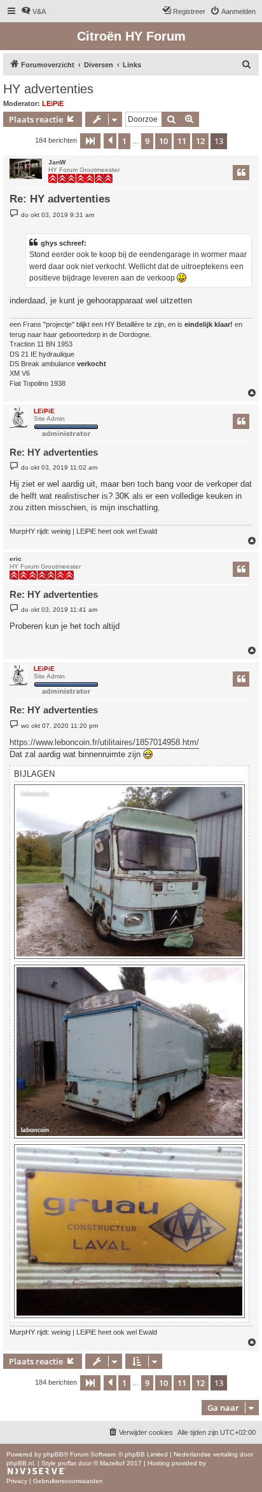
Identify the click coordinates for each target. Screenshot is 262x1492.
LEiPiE (53, 103)
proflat (67, 1463)
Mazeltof (112, 1463)
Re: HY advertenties (60, 199)
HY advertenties (48, 89)
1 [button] (124, 141)
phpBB (53, 1454)
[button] (90, 141)
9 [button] (147, 141)
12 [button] (200, 141)
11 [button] (181, 141)
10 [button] (163, 141)
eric (16, 558)
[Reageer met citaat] (241, 172)
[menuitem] (33, 11)
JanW (57, 162)
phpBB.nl (20, 1463)
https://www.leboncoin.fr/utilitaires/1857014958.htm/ (104, 742)
